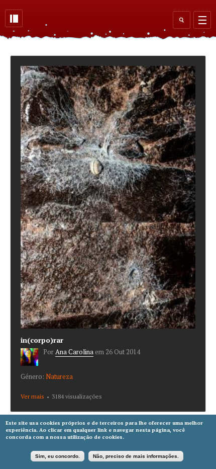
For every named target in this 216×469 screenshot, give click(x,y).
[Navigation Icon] (202, 20)
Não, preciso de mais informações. (136, 456)
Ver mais (32, 396)
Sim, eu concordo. (57, 456)
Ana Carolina (74, 351)
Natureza (59, 376)
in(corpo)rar (42, 340)
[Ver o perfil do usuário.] (32, 363)
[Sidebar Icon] (14, 18)
